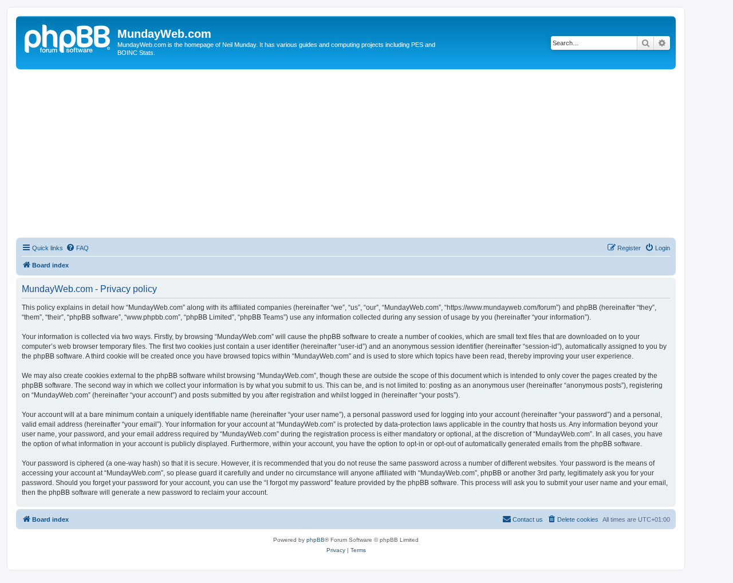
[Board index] (68, 37)
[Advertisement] (359, 155)
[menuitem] (77, 248)
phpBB (315, 540)
